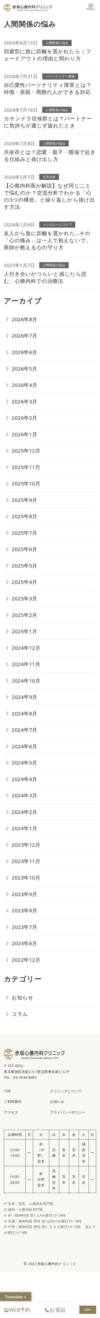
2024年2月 (24, 812)
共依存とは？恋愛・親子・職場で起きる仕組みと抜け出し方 (50, 155)
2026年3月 (24, 401)
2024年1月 (24, 828)
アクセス (11, 1112)
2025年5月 (24, 565)
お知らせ (22, 997)
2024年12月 (26, 647)
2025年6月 (24, 549)
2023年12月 (26, 844)
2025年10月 (26, 483)
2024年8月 (24, 713)
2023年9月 (24, 894)
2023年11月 (26, 861)
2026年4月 (24, 385)
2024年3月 (24, 795)
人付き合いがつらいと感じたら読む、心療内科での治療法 (45, 277)
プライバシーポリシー (67, 1112)
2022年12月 (26, 959)
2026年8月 (24, 319)
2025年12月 (26, 450)
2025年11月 (26, 467)
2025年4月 (24, 582)
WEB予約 (20, 1309)
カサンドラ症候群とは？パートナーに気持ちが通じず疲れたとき (48, 122)
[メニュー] (87, 1310)
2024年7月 (24, 729)
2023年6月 (24, 943)
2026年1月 (24, 434)
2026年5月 (24, 368)
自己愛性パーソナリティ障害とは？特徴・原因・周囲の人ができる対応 (48, 88)
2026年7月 (24, 335)
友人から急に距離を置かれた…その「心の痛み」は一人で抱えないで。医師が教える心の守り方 (48, 240)
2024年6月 (24, 746)
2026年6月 (24, 352)
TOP (7, 1091)
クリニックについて (66, 1091)
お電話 (58, 1309)
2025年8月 (24, 516)
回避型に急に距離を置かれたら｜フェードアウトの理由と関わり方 (48, 55)
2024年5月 (24, 762)
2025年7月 (24, 532)
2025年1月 (24, 631)
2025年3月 (24, 598)
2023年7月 (24, 927)
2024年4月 (24, 779)
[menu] (90, 6)
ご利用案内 (13, 1101)
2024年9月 (24, 697)
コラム (20, 1013)
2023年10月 (26, 877)
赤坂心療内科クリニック (56, 1263)
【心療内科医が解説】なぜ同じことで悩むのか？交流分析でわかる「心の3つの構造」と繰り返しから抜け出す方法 (49, 196)
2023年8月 (24, 910)
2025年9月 (24, 500)
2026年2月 (24, 417)
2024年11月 (26, 664)
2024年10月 (26, 680)
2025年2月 (24, 615)
